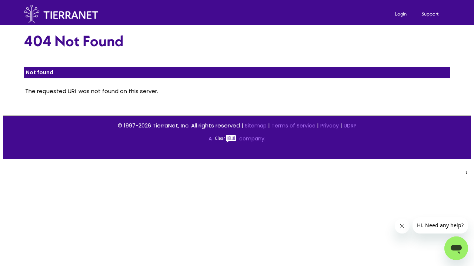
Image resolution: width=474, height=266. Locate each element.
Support (430, 13)
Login (401, 13)
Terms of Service (293, 125)
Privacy (329, 125)
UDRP (350, 125)
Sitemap (256, 125)
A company (236, 138)
